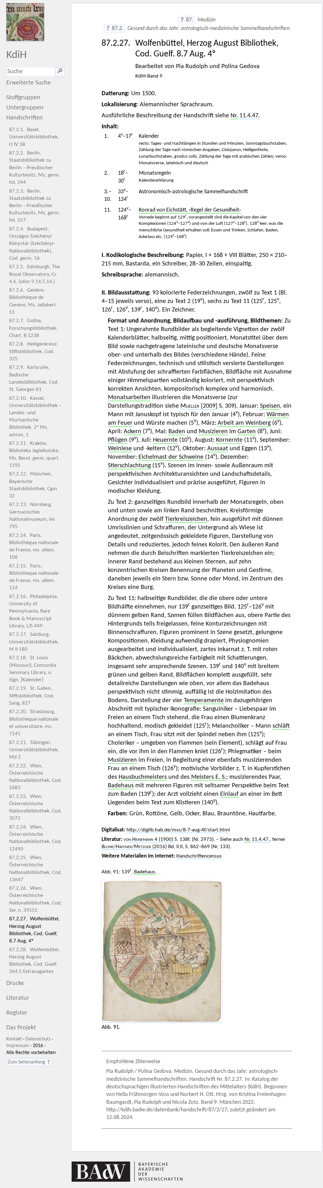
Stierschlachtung (129, 466)
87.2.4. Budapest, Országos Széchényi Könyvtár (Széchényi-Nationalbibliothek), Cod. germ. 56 (32, 243)
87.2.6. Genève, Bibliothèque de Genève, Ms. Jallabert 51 (32, 301)
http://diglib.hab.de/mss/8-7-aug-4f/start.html (178, 830)
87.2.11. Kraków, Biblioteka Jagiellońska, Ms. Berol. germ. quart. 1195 (34, 454)
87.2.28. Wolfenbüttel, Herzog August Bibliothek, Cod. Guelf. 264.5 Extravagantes (34, 961)
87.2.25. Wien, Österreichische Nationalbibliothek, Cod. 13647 (35, 868)
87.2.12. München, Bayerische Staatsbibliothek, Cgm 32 (33, 485)
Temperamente (204, 700)
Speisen (270, 406)
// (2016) (134, 846)
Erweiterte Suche (28, 83)
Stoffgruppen (23, 98)
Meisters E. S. (208, 777)
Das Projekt (21, 1028)
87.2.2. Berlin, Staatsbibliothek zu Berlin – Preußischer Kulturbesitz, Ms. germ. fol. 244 (34, 167)
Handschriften (24, 118)
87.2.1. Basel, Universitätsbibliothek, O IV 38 (34, 137)
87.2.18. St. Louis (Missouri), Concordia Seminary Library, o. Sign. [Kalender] (32, 669)
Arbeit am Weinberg (244, 423)
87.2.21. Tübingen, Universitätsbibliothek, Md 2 (34, 750)
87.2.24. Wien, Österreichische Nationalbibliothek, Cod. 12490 (35, 838)
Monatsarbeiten (129, 397)
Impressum (17, 1045)
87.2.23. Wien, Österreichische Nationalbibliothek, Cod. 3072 (35, 807)
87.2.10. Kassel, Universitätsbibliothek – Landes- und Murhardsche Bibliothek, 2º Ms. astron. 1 (35, 417)
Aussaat (217, 449)
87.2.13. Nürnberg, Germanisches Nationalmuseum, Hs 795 (32, 515)
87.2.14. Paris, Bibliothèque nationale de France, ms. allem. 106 (33, 546)
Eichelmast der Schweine (170, 457)
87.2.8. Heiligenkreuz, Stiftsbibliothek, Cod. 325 (33, 351)
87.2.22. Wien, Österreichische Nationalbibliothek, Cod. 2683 (35, 777)
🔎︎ (60, 71)
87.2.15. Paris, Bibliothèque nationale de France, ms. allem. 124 (33, 577)
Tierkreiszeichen (186, 519)
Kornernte (229, 440)
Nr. (234, 116)
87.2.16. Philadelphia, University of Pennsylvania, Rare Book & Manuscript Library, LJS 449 (33, 611)
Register (16, 1013)
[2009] (198, 406)
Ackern (132, 431)
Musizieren (213, 431)
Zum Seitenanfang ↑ (29, 1062)
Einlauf (229, 794)
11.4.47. (249, 116)
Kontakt (14, 1039)
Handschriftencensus (199, 856)
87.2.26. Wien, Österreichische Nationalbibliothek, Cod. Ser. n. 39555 (35, 899)
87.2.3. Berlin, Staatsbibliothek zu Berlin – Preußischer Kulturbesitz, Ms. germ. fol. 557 (34, 206)
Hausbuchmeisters (143, 777)
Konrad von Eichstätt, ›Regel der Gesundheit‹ (190, 210)
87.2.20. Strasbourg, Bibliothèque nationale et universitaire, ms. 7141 (33, 723)
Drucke (15, 983)
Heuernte (165, 440)
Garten (247, 431)
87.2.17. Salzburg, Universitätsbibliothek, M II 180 (34, 642)
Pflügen (117, 440)
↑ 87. (186, 20)
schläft (281, 726)
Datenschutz (38, 1039)
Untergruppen (25, 108)
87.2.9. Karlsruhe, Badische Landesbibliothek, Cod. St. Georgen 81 (34, 378)
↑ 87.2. (114, 29)
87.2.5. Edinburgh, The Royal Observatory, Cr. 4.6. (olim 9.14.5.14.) (34, 274)
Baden (176, 431)
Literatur (17, 998)
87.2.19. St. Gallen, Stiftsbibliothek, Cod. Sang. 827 (31, 696)
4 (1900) (148, 839)
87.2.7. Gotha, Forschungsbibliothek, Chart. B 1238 (33, 328)
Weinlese (120, 449)
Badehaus (121, 786)
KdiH (16, 55)
